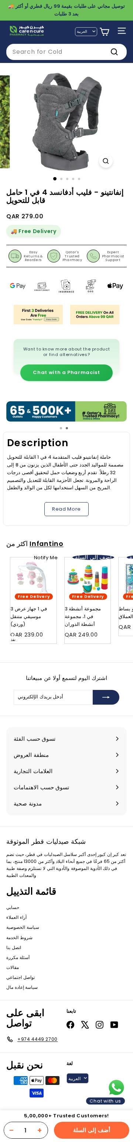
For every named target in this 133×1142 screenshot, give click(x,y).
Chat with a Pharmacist (66, 372)
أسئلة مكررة (18, 957)
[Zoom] (106, 161)
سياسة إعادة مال (22, 987)
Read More (66, 508)
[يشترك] (106, 697)
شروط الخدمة (19, 937)
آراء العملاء (16, 917)
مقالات (12, 967)
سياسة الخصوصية (22, 927)
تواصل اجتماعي (20, 977)
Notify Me (46, 557)
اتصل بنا (13, 947)
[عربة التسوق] (104, 32)
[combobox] (66, 52)
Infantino (47, 543)
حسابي (12, 907)
